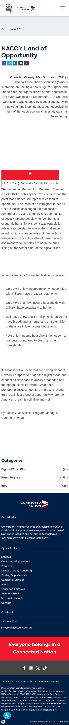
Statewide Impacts (12, 598)
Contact (6, 603)
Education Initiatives (13, 589)
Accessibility (62, 721)
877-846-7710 (9, 622)
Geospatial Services (12, 580)
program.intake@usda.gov (43, 710)
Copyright (42, 721)
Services (6, 557)
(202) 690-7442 (12, 710)
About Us (6, 585)
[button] (7, 715)
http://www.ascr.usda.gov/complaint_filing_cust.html (29, 691)
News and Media (10, 594)
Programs (6, 566)
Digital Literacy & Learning (16, 571)
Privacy (52, 721)
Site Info (33, 721)
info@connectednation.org (16, 628)
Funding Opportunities (14, 575)
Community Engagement (15, 562)
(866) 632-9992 (27, 694)
